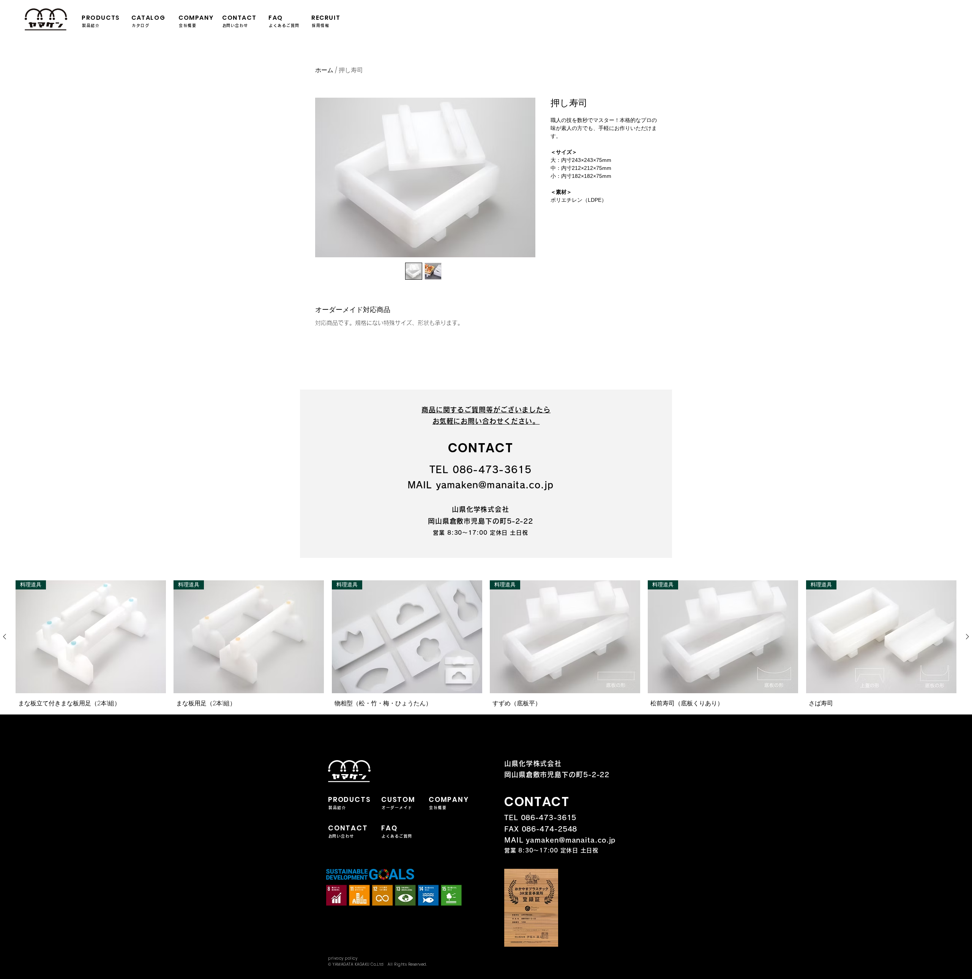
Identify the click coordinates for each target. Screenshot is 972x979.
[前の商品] (4, 636)
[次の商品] (967, 636)
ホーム (324, 70)
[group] (486, 645)
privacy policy (342, 958)
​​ (480, 469)
